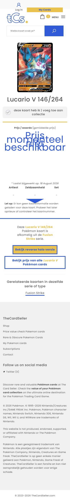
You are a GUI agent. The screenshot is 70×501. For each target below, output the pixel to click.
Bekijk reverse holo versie (35, 249)
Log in (19, 9)
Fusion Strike (34, 293)
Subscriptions (11, 349)
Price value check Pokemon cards (24, 331)
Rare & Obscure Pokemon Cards (23, 337)
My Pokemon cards (15, 343)
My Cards (45, 9)
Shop (6, 326)
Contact (8, 354)
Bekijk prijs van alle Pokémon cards (35, 262)
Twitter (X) (12, 371)
